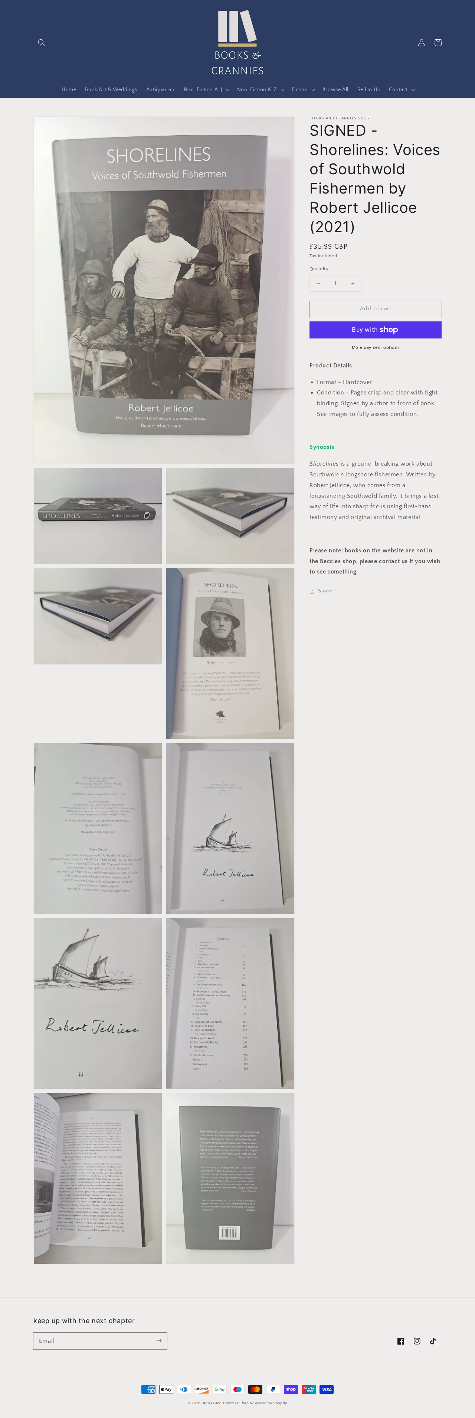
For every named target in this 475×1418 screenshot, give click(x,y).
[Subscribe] (159, 1341)
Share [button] (325, 591)
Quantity (318, 268)
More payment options (376, 347)
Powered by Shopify (268, 1403)
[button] (41, 42)
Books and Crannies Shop (226, 1403)
